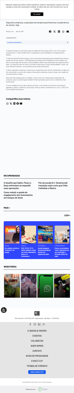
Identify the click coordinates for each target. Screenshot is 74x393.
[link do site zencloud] (42, 389)
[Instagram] (35, 324)
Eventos (37, 335)
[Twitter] (39, 324)
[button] (50, 31)
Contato (37, 351)
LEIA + (67, 215)
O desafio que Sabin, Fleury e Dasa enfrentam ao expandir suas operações (17, 185)
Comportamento (60, 245)
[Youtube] (44, 324)
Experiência (41, 245)
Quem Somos (37, 345)
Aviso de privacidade (37, 356)
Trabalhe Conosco (37, 366)
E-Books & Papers (37, 330)
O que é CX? (37, 361)
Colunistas (37, 340)
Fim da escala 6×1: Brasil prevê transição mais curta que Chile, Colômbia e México (53, 185)
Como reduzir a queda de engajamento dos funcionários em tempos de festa (18, 195)
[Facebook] (30, 324)
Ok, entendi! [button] (37, 14)
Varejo (7, 245)
